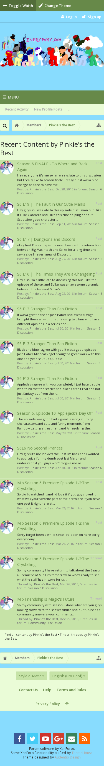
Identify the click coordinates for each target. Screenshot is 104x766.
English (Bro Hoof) (67, 675)
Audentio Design (68, 757)
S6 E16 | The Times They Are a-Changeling (56, 274)
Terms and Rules (71, 689)
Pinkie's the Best (42, 189)
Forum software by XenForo (52, 748)
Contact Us (28, 689)
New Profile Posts (48, 109)
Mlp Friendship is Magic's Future (46, 599)
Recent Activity (17, 109)
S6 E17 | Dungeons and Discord (46, 239)
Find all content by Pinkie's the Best (31, 634)
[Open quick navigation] (99, 125)
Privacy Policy (47, 703)
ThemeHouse (82, 752)
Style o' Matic (30, 675)
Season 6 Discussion (43, 588)
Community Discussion (45, 623)
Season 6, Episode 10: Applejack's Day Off (55, 413)
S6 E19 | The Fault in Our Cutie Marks (51, 204)
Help (47, 689)
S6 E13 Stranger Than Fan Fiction (47, 308)
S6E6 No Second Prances (40, 448)
